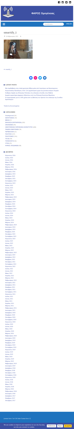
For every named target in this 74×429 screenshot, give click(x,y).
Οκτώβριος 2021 (10, 289)
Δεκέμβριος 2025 (10, 174)
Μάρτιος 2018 (9, 389)
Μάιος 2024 (8, 218)
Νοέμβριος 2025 (10, 176)
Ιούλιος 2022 (9, 269)
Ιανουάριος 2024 (10, 227)
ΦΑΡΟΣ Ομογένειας (43, 13)
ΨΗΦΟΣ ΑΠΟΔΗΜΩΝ (11, 145)
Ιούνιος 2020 (9, 326)
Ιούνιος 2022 (9, 271)
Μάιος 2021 (8, 301)
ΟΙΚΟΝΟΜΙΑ (9, 125)
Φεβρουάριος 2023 (11, 252)
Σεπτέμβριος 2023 (10, 236)
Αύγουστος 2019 (10, 349)
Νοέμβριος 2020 (10, 315)
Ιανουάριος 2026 (10, 171)
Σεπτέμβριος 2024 (10, 208)
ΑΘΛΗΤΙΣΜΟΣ (9, 118)
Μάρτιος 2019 (9, 361)
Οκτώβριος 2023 (10, 234)
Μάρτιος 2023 (9, 250)
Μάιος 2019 (8, 356)
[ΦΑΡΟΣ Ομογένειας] (8, 12)
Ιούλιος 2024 (9, 213)
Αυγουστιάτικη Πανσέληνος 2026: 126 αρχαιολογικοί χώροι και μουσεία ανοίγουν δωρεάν (32, 90)
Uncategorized (9, 115)
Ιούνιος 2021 (9, 299)
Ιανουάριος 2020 (10, 338)
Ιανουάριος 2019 (10, 366)
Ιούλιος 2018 (9, 380)
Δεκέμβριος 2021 (10, 285)
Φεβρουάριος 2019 (11, 363)
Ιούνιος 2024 (9, 215)
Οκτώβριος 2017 (10, 400)
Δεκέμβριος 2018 (10, 368)
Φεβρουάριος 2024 (11, 225)
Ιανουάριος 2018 (10, 393)
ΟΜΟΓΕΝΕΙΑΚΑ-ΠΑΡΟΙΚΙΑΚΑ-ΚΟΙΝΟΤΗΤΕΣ (19, 127)
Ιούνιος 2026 (9, 160)
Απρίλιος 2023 (9, 248)
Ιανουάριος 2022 (10, 282)
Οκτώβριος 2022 (10, 262)
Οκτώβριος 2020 (10, 317)
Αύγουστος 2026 (10, 155)
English (69, 24)
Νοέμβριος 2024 (10, 204)
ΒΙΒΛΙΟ (7, 120)
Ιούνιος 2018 (9, 382)
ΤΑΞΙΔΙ (7, 138)
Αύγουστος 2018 (10, 377)
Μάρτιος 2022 (9, 278)
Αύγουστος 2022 (10, 266)
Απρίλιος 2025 (9, 192)
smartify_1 (9, 69)
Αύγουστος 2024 (10, 211)
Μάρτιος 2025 (9, 195)
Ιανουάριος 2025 (10, 199)
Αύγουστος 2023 (10, 239)
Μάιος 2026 (8, 162)
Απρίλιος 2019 (9, 359)
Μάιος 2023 (8, 245)
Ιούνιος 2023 (9, 243)
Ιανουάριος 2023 (10, 255)
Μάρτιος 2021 (9, 306)
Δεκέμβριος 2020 (10, 312)
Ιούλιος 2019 (9, 352)
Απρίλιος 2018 (9, 386)
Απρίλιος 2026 (9, 165)
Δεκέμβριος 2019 (10, 340)
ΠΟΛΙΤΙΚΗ (8, 134)
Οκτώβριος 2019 (10, 345)
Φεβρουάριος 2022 (11, 280)
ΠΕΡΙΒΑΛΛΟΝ (9, 132)
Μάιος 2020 (8, 329)
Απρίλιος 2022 (9, 275)
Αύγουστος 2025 (10, 183)
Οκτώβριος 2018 (10, 373)
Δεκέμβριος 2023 (10, 229)
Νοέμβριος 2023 (10, 232)
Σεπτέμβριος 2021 (10, 292)
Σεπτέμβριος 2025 (10, 181)
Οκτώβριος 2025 (10, 178)
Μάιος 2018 (8, 384)
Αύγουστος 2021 (10, 294)
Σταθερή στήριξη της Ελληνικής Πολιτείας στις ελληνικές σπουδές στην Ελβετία (29, 93)
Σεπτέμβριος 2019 (10, 347)
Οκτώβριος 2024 (10, 206)
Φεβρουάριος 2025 (11, 197)
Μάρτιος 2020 (9, 333)
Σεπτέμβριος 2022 (10, 264)
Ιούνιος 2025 (9, 188)
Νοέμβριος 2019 (10, 343)
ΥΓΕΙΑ (7, 143)
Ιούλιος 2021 (9, 296)
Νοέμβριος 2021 (10, 287)
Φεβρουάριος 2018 (11, 391)
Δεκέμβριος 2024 (10, 202)
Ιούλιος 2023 (9, 241)
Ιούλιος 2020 (9, 324)
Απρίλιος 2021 (9, 303)
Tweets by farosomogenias (11, 106)
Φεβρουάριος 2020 (11, 336)
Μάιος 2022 (8, 273)
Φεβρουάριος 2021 (11, 308)
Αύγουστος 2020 (10, 322)
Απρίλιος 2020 (9, 331)
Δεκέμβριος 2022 (10, 257)
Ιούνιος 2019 (9, 354)
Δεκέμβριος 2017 (10, 396)
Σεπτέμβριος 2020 (10, 319)
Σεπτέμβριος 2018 (10, 375)
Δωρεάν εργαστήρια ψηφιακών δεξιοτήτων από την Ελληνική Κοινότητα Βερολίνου (30, 95)
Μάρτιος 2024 (9, 222)
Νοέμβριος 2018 (10, 370)
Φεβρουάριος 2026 (11, 169)
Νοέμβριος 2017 (10, 398)
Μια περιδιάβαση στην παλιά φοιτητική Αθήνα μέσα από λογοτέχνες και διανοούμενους (31, 88)
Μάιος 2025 (8, 190)
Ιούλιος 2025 (9, 185)
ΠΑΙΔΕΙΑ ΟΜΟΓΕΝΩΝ (12, 129)
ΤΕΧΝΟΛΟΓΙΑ (9, 141)
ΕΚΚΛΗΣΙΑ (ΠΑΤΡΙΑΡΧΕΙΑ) (13, 122)
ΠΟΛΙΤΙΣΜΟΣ (9, 136)
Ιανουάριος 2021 (10, 310)
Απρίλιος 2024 (9, 220)
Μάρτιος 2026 (9, 167)
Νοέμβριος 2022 (10, 259)
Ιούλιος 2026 (9, 158)
